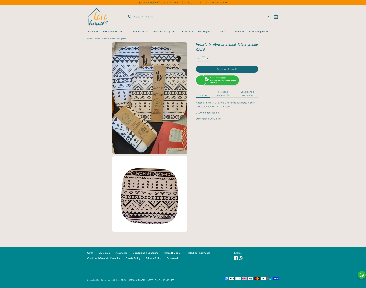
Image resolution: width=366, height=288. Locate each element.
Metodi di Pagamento (198, 253)
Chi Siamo (104, 253)
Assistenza (121, 253)
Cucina (237, 31)
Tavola (222, 31)
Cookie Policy (133, 258)
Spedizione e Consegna (145, 253)
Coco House (107, 280)
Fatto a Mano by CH (163, 31)
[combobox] (203, 58)
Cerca (90, 253)
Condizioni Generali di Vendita (103, 258)
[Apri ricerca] (130, 16)
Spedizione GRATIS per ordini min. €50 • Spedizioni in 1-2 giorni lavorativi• (183, 2)
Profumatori (139, 31)
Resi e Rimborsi (172, 253)
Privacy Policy (153, 258)
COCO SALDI (186, 31)
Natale (91, 31)
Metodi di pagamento (223, 93)
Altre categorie (257, 31)
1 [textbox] (198, 59)
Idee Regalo (204, 31)
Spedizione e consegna (247, 93)
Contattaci (172, 258)
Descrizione (203, 95)
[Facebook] (236, 258)
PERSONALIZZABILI (114, 31)
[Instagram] (240, 258)
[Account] (268, 15)
